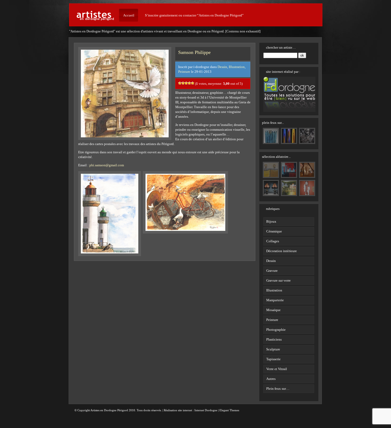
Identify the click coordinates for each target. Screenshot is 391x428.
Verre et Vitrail (276, 369)
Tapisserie (273, 359)
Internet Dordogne (205, 410)
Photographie (276, 330)
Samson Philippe (194, 52)
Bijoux (271, 221)
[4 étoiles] (189, 83)
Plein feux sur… (277, 389)
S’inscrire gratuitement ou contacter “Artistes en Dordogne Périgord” (194, 15)
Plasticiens (274, 339)
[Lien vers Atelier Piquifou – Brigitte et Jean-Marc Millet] (271, 142)
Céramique (274, 231)
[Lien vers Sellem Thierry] (307, 142)
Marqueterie (275, 300)
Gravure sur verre (278, 280)
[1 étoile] (179, 83)
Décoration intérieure (281, 251)
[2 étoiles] (183, 83)
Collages (272, 241)
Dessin (222, 67)
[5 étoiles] (192, 83)
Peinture (184, 72)
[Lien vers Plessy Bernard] (289, 142)
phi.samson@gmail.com (106, 165)
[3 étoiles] (186, 83)
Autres (271, 379)
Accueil (128, 15)
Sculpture (273, 349)
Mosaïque (273, 310)
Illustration (237, 67)
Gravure (272, 271)
